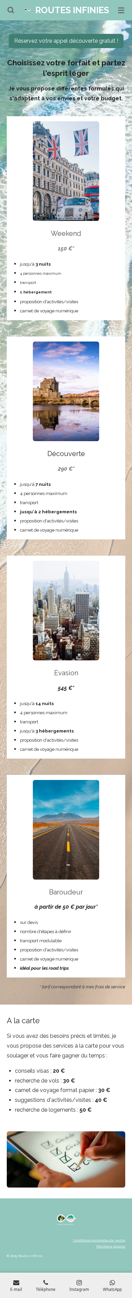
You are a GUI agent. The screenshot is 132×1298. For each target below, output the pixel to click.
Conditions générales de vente (99, 1240)
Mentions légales (110, 1246)
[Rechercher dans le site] (10, 10)
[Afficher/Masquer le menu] (121, 10)
